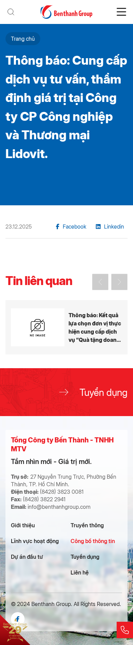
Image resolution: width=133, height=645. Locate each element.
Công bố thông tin (93, 541)
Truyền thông (87, 525)
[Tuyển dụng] (66, 392)
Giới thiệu (23, 525)
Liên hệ (80, 572)
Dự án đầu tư (27, 556)
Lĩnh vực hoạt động (35, 541)
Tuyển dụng (85, 556)
